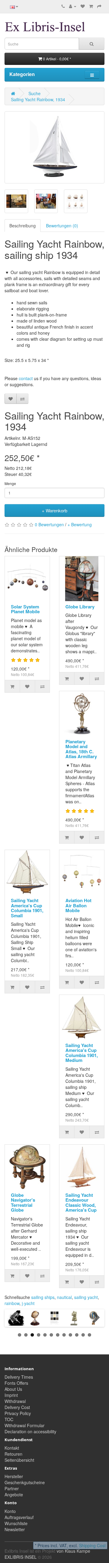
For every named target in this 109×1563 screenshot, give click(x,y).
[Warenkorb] (91, 6)
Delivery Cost (17, 1407)
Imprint (11, 1395)
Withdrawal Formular (25, 1425)
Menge (10, 483)
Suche (34, 93)
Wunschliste (16, 1523)
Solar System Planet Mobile (25, 609)
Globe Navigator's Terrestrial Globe (23, 1202)
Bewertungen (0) (62, 226)
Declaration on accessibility (30, 1431)
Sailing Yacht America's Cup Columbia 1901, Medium (81, 1053)
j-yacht (28, 1303)
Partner (12, 1488)
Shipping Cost (92, 1545)
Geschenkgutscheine (25, 1482)
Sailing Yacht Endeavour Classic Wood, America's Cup (81, 1202)
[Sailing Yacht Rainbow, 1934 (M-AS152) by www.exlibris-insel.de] (54, 147)
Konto (10, 1511)
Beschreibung (22, 226)
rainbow (12, 1303)
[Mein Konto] (72, 6)
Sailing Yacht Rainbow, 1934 (38, 99)
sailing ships (42, 1297)
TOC (9, 1419)
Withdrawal (15, 1401)
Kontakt (12, 1448)
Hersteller (14, 1476)
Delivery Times (19, 1377)
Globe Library (79, 606)
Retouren (13, 1454)
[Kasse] (99, 6)
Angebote (14, 1494)
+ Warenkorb (54, 510)
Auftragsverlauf (19, 1517)
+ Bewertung (80, 524)
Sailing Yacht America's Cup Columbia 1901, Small (27, 908)
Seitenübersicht (19, 1460)
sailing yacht (86, 1297)
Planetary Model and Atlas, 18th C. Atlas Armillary (81, 749)
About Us (13, 1389)
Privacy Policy (18, 1413)
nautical (64, 1297)
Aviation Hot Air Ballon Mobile (78, 905)
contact (26, 378)
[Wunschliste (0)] (83, 6)
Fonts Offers (16, 1383)
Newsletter (15, 1529)
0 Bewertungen (49, 524)
